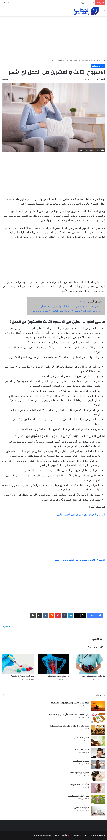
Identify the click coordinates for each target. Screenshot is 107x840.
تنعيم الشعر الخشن (81, 737)
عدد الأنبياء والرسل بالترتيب (78, 796)
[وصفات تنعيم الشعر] (98, 764)
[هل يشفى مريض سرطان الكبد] (89, 664)
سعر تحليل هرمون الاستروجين (22, 676)
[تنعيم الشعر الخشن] (98, 741)
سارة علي (100, 79)
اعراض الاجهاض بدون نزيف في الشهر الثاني (81, 514)
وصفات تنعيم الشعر (87, 3)
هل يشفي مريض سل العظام (58, 676)
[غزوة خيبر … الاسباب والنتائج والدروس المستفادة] (98, 706)
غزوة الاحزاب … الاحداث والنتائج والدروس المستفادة (69, 714)
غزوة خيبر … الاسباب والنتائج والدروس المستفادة (70, 703)
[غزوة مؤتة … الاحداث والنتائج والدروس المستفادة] (98, 730)
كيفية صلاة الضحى (81, 807)
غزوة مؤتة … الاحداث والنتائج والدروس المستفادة (69, 726)
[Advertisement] (53, 36)
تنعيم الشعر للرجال (82, 749)
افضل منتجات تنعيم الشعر (78, 784)
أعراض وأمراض (90, 60)
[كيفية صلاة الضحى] (98, 811)
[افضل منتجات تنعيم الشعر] (98, 788)
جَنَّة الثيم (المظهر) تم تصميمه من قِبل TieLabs (50, 835)
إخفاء (82, 301)
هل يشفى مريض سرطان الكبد (93, 676)
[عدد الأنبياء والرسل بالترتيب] (98, 799)
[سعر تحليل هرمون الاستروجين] (18, 664)
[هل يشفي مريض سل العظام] (53, 664)
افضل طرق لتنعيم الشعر (79, 772)
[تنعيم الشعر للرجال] (98, 753)
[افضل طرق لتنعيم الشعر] (98, 776)
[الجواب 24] (86, 11)
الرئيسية (100, 60)
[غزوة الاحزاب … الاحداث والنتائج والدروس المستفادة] (98, 718)
